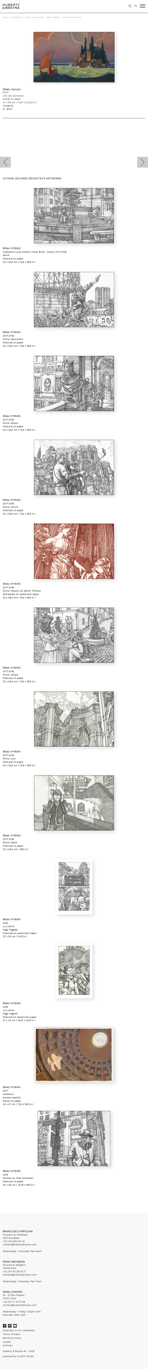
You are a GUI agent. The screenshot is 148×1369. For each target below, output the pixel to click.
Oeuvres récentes (35, 17)
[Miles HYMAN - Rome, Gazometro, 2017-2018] (74, 299)
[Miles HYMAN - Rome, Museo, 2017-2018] (74, 383)
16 (30, 1196)
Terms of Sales (11, 1334)
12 (17, 1196)
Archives (7, 1345)
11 (15, 1196)
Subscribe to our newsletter (19, 1330)
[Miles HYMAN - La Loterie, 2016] (74, 887)
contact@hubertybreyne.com (20, 1244)
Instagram (10, 1326)
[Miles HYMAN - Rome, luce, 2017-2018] (74, 719)
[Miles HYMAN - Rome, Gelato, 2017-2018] (74, 635)
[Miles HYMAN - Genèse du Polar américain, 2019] (74, 1138)
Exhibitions (17, 17)
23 (37, 1196)
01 (6, 1196)
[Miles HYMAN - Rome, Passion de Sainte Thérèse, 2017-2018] (74, 551)
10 (12, 1196)
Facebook (4, 1326)
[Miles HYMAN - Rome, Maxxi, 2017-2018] (74, 803)
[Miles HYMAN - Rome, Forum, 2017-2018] (74, 467)
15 (27, 1196)
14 (24, 1196)
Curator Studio (25, 1356)
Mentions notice (12, 1338)
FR (135, 6)
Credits (7, 1342)
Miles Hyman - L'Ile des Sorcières (64, 17)
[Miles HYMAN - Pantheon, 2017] (74, 1054)
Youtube (15, 1326)
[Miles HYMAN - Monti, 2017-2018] (74, 216)
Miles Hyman (12, 89)
